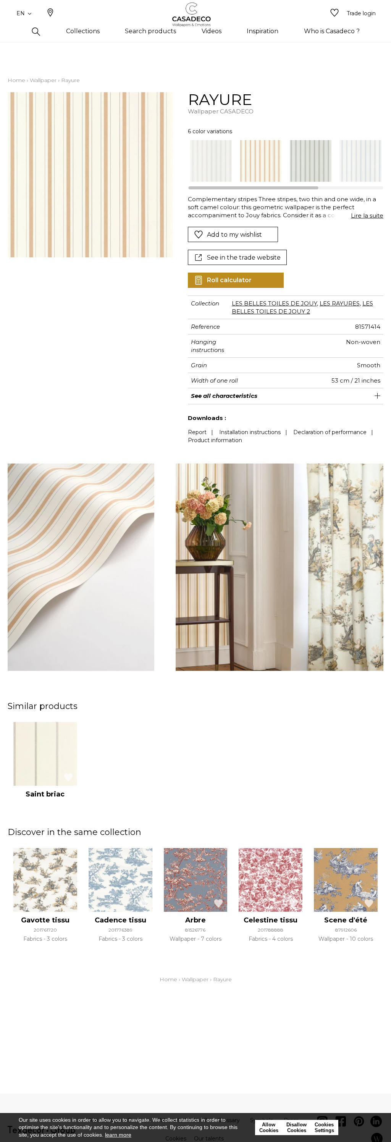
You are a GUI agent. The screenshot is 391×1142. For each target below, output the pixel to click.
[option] (211, 161)
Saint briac (45, 794)
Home (16, 80)
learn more (118, 1135)
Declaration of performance (330, 432)
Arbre (195, 920)
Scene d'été (345, 920)
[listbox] (281, 161)
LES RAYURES (340, 303)
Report (197, 432)
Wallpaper (43, 80)
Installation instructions (250, 432)
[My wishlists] (334, 13)
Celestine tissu (270, 920)
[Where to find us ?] (50, 13)
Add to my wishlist (234, 234)
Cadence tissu (120, 920)
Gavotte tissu (45, 920)
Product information (215, 440)
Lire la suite (367, 215)
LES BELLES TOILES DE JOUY (274, 303)
